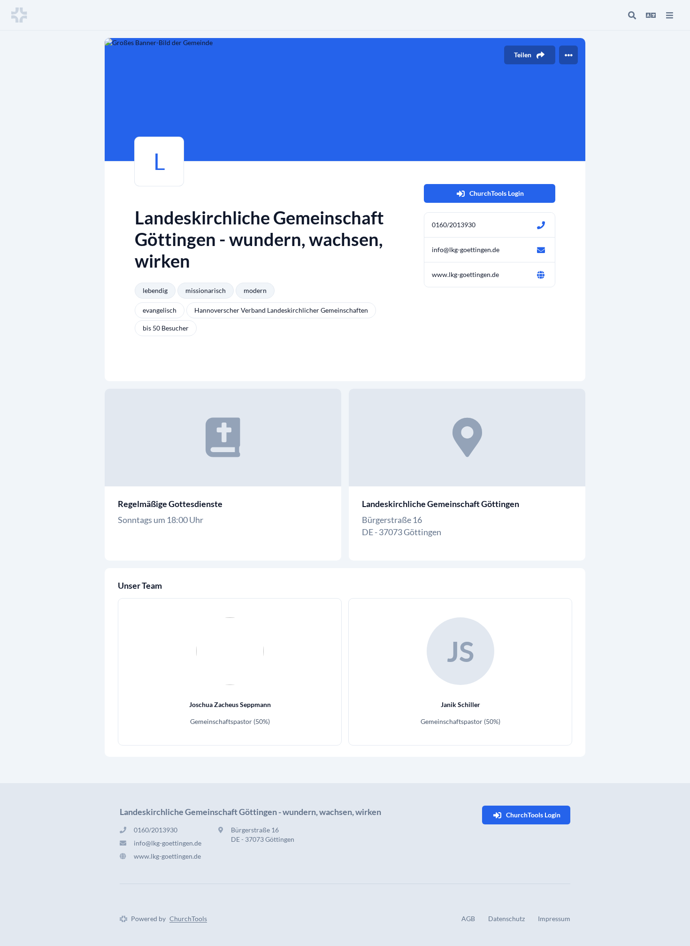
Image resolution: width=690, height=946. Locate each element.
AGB (468, 919)
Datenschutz (506, 919)
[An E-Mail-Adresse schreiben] (540, 249)
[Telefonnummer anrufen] (540, 224)
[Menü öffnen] (669, 15)
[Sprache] (650, 15)
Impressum (554, 919)
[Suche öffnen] (631, 15)
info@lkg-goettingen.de (465, 250)
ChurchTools (188, 919)
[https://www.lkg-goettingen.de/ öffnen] (540, 274)
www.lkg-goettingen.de (465, 274)
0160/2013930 (453, 225)
